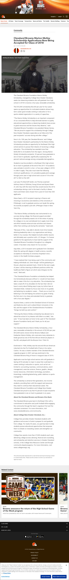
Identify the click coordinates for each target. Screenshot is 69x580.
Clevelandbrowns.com (25, 48)
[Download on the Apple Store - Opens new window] (28, 536)
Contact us (34, 558)
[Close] (66, 565)
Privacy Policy (34, 552)
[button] (34, 74)
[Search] (63, 16)
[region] (34, 571)
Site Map (34, 560)
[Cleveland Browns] (34, 544)
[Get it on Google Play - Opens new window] (40, 537)
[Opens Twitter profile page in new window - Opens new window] (24, 51)
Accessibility (34, 555)
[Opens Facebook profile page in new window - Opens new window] (21, 51)
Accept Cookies (46, 576)
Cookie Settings (5, 576)
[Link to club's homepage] (3, 16)
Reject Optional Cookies (59, 576)
